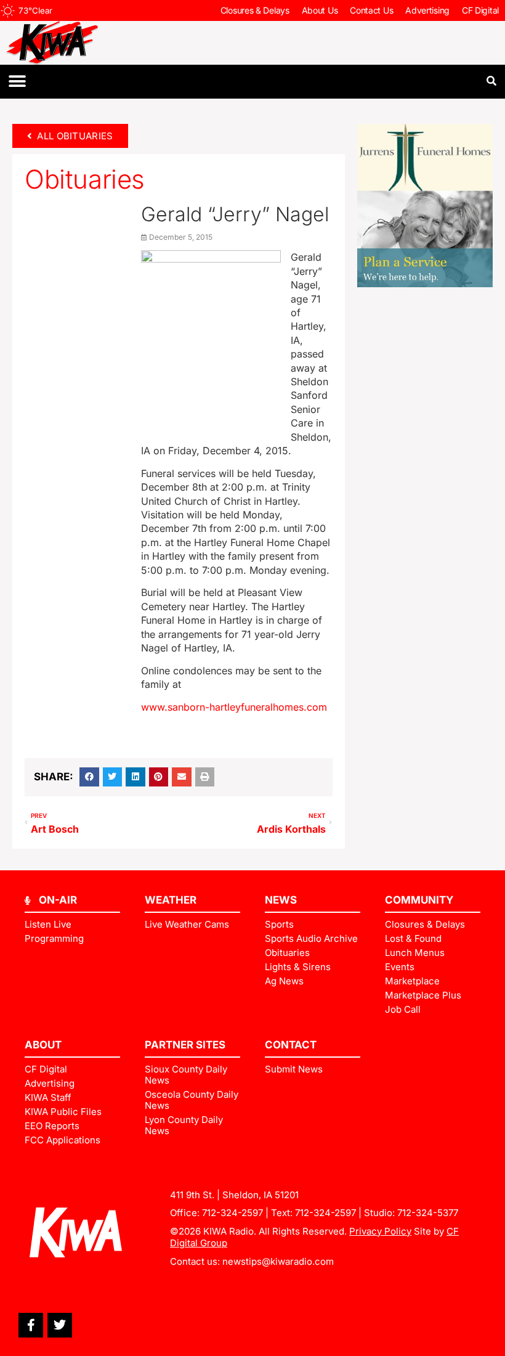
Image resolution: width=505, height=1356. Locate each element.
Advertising (427, 10)
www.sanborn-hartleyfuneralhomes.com (234, 707)
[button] (17, 82)
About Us (320, 10)
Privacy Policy (380, 1231)
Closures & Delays (254, 10)
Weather (170, 900)
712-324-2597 (232, 1213)
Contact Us (371, 10)
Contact (291, 1045)
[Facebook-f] (30, 1325)
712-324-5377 (427, 1213)
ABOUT (43, 1045)
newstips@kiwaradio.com (278, 1261)
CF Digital (480, 10)
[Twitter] (59, 1325)
